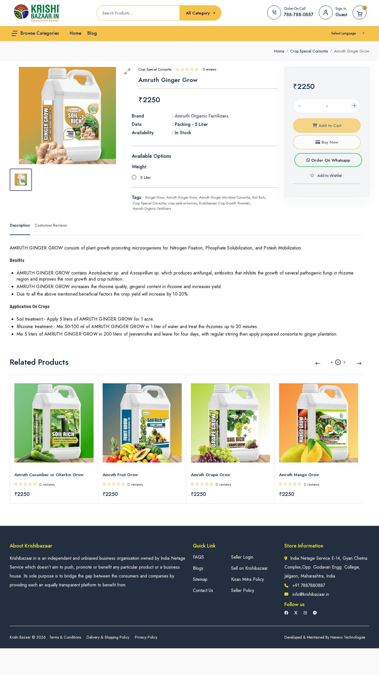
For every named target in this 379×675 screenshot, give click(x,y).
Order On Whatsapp (330, 160)
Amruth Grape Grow (210, 475)
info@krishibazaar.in (310, 594)
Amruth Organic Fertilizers (152, 208)
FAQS (198, 557)
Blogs (198, 568)
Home (279, 51)
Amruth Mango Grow (299, 475)
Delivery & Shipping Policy (108, 637)
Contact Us (203, 590)
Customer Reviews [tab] (51, 225)
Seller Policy (242, 590)
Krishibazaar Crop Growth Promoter (224, 203)
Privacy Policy (146, 637)
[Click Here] (177, 69)
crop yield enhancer (182, 203)
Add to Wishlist (329, 175)
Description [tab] (20, 225)
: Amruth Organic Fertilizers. (200, 116)
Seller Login (242, 557)
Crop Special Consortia (309, 51)
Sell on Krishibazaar (249, 568)
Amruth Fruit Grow (120, 475)
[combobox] (201, 13)
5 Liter (145, 177)
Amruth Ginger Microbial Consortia (224, 197)
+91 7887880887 (308, 585)
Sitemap (200, 579)
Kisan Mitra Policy (247, 579)
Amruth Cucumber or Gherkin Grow (49, 475)
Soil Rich (258, 197)
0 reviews (47, 484)
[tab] (21, 180)
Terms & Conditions (65, 637)
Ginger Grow (154, 197)
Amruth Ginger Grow (181, 197)
